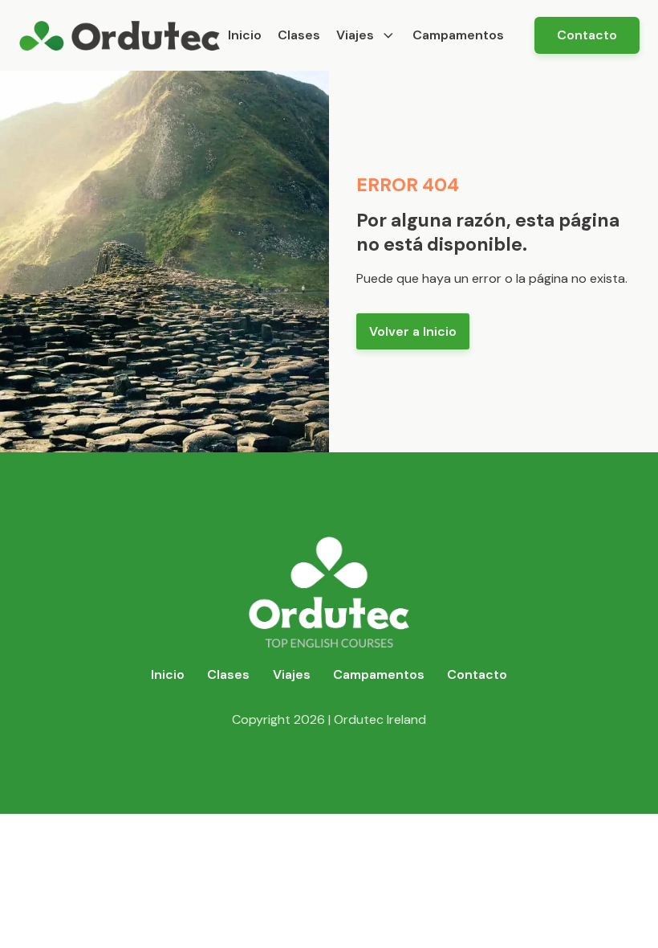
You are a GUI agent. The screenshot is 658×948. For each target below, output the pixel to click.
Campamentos (458, 35)
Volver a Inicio (413, 331)
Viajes (355, 35)
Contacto (587, 35)
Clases (299, 35)
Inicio (245, 35)
